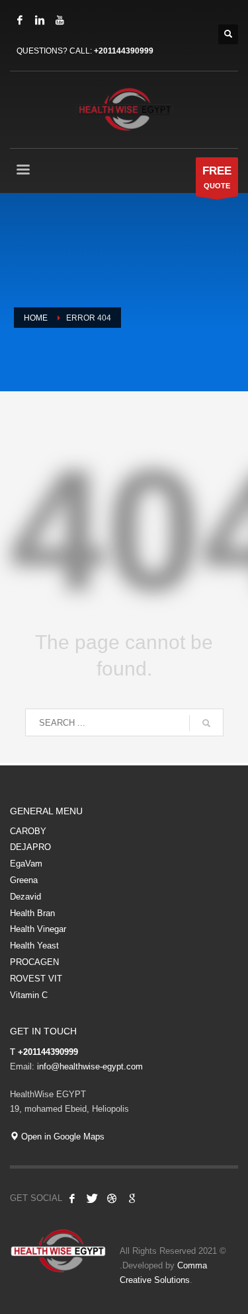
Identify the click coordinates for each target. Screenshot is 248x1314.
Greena (24, 880)
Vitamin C (29, 995)
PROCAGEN (34, 962)
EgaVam (26, 864)
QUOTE (216, 177)
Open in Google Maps (61, 1136)
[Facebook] (20, 20)
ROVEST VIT (36, 979)
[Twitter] (92, 1198)
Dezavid (25, 897)
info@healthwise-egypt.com (90, 1066)
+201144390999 (123, 51)
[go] (206, 723)
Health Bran (32, 913)
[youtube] (59, 20)
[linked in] (40, 20)
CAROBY (28, 831)
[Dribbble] (112, 1198)
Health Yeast (34, 945)
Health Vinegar (38, 929)
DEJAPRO (30, 847)
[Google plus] (132, 1198)
